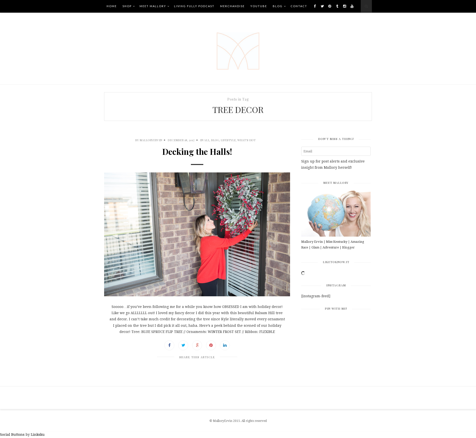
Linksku (38, 435)
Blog (278, 6)
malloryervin (151, 140)
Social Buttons (12, 435)
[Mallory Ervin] (238, 48)
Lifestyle (228, 140)
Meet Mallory (153, 6)
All (206, 140)
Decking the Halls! (197, 151)
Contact (299, 6)
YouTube (258, 6)
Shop (127, 6)
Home (112, 6)
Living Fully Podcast (194, 6)
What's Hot (246, 140)
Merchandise (232, 6)
